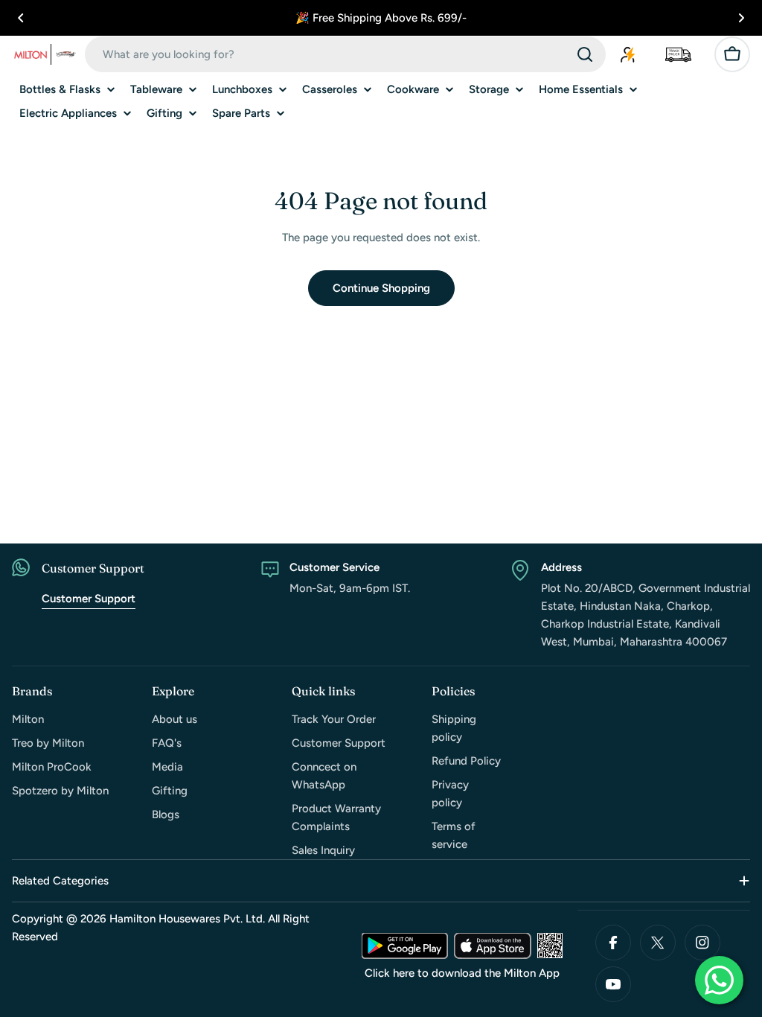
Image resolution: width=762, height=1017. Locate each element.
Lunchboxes (242, 89)
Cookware (413, 89)
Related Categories (60, 880)
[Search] (585, 54)
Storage (489, 89)
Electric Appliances (68, 113)
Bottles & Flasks (59, 89)
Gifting (164, 113)
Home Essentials (581, 89)
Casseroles (329, 89)
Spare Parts (241, 113)
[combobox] (345, 54)
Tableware (156, 89)
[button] (21, 18)
